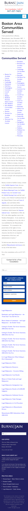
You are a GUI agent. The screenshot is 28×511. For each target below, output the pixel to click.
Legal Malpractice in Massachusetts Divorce (12, 408)
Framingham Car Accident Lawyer (21, 85)
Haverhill (19, 75)
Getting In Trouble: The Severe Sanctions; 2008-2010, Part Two (14, 334)
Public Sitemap (17, 489)
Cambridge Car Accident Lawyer (21, 71)
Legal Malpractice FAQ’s (9, 363)
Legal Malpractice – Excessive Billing (12, 371)
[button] (24, 16)
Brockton (7, 80)
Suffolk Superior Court (11, 185)
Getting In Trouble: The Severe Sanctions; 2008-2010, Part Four (14, 346)
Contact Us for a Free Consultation (14, 261)
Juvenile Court (16, 192)
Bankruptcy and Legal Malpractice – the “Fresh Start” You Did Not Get (13, 315)
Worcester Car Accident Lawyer (9, 121)
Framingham (8, 88)
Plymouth (20, 106)
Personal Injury (6, 479)
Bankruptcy (15, 486)
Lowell (7, 92)
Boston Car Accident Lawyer (8, 76)
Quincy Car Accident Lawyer (20, 110)
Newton (7, 111)
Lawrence (7, 90)
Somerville (20, 114)
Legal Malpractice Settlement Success (12, 395)
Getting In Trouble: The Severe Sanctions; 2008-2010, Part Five (14, 352)
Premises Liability (7, 481)
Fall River (8, 86)
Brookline (20, 61)
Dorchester (8, 84)
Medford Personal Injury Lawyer (9, 99)
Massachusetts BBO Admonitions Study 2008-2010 (13, 414)
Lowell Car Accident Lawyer (20, 96)
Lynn (6, 94)
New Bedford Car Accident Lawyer (9, 107)
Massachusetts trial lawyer (14, 245)
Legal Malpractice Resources (10, 367)
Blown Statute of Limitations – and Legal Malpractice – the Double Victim (13, 321)
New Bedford (9, 103)
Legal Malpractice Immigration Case (12, 385)
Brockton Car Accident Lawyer (21, 65)
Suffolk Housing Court (10, 195)
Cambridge (8, 82)
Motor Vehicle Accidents (18, 479)
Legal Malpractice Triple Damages (11, 399)
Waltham (19, 128)
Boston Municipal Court (11, 190)
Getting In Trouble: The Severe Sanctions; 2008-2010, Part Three (14, 340)
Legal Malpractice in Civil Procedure (12, 403)
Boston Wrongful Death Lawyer (11, 484)
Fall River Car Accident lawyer (21, 79)
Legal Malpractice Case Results (11, 375)
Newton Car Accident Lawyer (8, 115)
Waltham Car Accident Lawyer (21, 132)
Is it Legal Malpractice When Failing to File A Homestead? (13, 358)
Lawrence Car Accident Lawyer (21, 91)
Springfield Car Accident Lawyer (21, 124)
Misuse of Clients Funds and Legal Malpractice (11, 380)
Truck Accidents (7, 486)
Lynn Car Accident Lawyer (19, 102)
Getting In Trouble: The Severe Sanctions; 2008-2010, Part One (14, 327)
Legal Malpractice (7, 310)
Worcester (20, 136)
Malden (7, 96)
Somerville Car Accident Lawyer (21, 118)
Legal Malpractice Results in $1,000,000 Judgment (13, 390)
